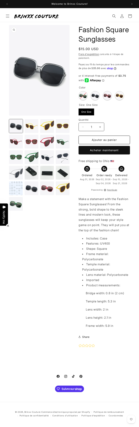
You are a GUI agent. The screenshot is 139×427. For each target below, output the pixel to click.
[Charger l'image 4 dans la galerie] (47, 126)
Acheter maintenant (104, 150)
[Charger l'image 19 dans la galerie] (63, 173)
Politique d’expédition (93, 415)
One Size (86, 111)
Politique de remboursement (109, 412)
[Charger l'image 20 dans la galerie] (16, 188)
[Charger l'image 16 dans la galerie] (16, 173)
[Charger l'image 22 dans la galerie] (47, 188)
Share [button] (86, 336)
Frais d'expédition (89, 54)
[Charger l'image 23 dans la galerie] (63, 188)
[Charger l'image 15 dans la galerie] (63, 157)
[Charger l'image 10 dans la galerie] (47, 141)
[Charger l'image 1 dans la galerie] (16, 126)
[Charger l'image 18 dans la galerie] (47, 173)
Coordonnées (116, 415)
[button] (8, 16)
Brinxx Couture (32, 412)
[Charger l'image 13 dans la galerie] (31, 157)
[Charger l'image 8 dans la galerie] (31, 141)
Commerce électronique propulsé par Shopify (65, 412)
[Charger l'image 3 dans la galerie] (31, 126)
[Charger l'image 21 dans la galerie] (31, 188)
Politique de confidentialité (34, 415)
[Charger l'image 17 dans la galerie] (31, 173)
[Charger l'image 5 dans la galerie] (63, 126)
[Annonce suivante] (132, 4)
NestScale (112, 190)
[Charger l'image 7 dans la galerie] (16, 141)
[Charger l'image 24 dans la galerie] (16, 204)
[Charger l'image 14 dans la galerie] (47, 157)
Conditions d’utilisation (65, 415)
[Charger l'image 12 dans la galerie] (16, 157)
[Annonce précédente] (7, 4)
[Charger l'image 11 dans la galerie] (63, 141)
